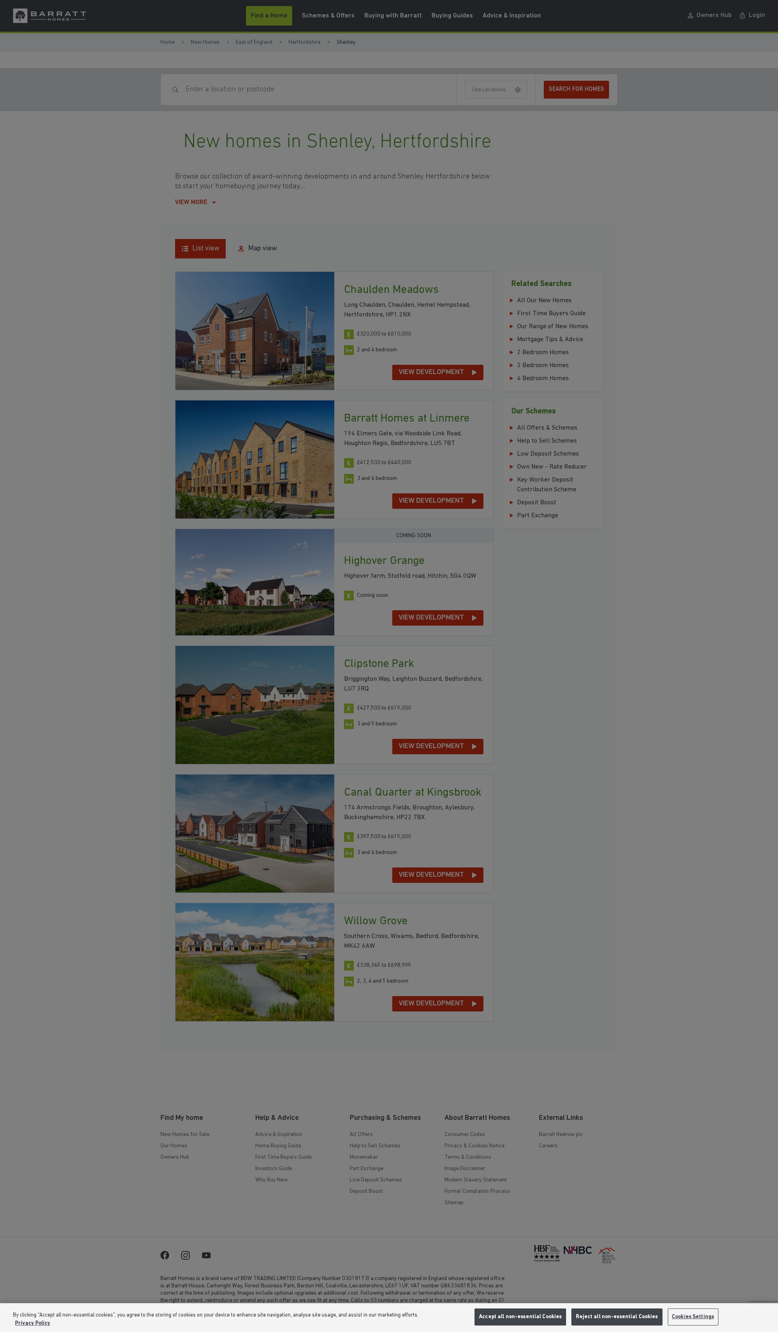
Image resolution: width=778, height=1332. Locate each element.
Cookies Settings (693, 1316)
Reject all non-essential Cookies (617, 1316)
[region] (389, 1317)
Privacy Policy (32, 1323)
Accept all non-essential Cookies (520, 1316)
